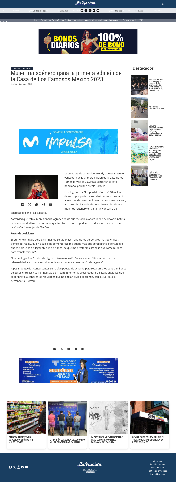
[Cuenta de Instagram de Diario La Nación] (18, 468)
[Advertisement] (68, 104)
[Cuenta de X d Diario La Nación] (14, 468)
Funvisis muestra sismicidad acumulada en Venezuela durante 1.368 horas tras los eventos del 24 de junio (156, 153)
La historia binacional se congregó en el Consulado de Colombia (155, 176)
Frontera (45, 10)
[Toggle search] (163, 4)
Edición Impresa (157, 464)
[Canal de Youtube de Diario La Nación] (26, 468)
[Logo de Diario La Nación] (89, 465)
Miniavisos (157, 461)
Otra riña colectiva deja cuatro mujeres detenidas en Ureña (67, 441)
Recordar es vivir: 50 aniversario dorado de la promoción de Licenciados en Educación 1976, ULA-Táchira (156, 85)
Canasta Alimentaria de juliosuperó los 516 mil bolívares (21, 440)
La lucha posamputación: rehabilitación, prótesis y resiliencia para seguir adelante (156, 130)
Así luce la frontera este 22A (156, 107)
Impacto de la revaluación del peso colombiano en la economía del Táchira (107, 440)
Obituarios (126, 10)
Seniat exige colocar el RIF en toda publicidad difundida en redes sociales (148, 440)
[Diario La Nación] (85, 3)
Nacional (61, 10)
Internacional (78, 10)
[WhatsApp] (37, 204)
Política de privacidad (157, 471)
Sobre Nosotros (157, 474)
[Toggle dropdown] (7, 21)
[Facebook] (23, 204)
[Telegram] (43, 204)
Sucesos (142, 10)
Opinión (95, 10)
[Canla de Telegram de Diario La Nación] (22, 468)
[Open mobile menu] (10, 4)
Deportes (158, 10)
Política (16, 10)
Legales (110, 10)
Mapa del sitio (157, 467)
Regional (30, 10)
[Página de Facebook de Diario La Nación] (10, 468)
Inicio (2, 10)
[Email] (50, 204)
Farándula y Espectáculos (22, 68)
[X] (30, 204)
